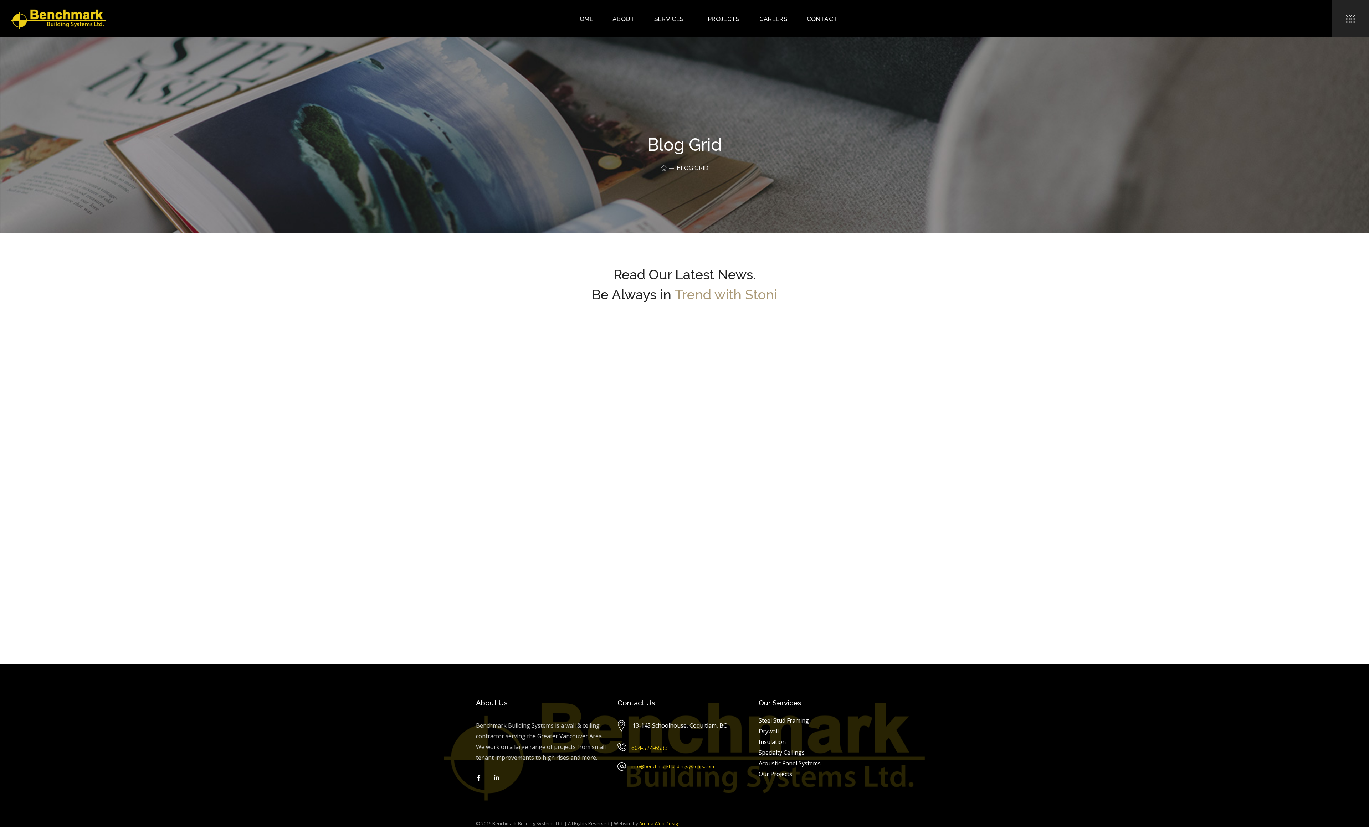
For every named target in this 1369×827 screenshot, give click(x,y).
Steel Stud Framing (784, 720)
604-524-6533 (649, 748)
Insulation (772, 742)
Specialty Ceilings (782, 752)
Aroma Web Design (660, 823)
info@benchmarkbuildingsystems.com (672, 766)
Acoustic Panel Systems (790, 763)
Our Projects (775, 774)
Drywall (769, 731)
